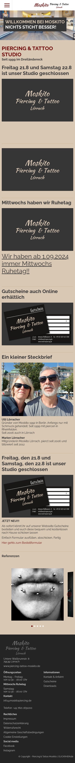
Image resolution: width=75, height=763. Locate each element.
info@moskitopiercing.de (17, 700)
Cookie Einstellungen (15, 736)
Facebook (8, 746)
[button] (69, 594)
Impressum (9, 718)
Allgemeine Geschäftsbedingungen (23, 732)
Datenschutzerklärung (16, 723)
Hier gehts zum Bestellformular (22, 542)
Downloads (50, 686)
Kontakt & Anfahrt (54, 676)
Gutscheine (50, 681)
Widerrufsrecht (12, 727)
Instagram (9, 750)
